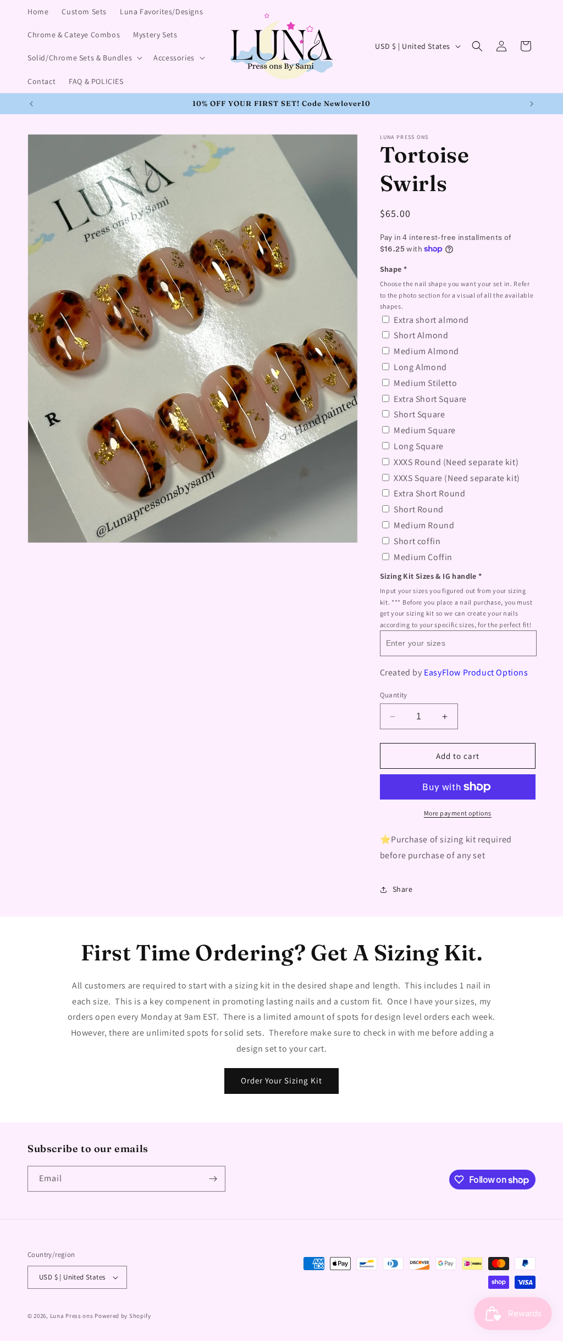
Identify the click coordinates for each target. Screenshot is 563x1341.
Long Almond (420, 367)
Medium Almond (426, 351)
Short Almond (421, 335)
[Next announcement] (532, 103)
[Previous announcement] (31, 103)
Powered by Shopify (123, 1316)
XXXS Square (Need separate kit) (457, 478)
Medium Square (425, 430)
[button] (84, 57)
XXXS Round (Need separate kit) (456, 462)
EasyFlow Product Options (476, 672)
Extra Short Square (430, 399)
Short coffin (417, 541)
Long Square (419, 446)
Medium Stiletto (425, 383)
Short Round (419, 509)
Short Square (419, 414)
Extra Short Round (429, 493)
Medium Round (424, 525)
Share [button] (403, 889)
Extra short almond (431, 320)
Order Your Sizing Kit (281, 1080)
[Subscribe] (213, 1179)
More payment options (458, 813)
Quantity (393, 695)
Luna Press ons (71, 1316)
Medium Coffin (423, 557)
